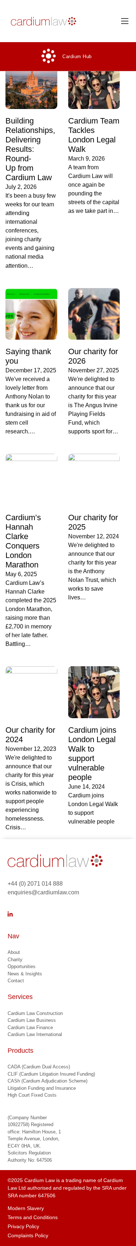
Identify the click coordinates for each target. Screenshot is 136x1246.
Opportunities (22, 966)
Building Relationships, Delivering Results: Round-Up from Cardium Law (30, 149)
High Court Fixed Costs (32, 1095)
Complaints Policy (28, 1235)
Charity (15, 959)
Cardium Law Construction (35, 1013)
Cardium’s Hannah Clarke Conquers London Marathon (23, 541)
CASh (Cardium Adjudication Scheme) (47, 1081)
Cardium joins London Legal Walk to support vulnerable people (92, 753)
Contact (16, 980)
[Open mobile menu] (124, 21)
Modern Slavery (26, 1208)
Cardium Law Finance (30, 1027)
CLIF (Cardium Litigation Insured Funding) (51, 1074)
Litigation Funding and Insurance (42, 1088)
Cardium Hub (77, 56)
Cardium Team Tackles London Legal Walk (93, 135)
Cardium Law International (35, 1034)
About (14, 952)
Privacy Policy (23, 1226)
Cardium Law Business (32, 1020)
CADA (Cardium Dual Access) (39, 1066)
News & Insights (25, 973)
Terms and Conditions (33, 1217)
